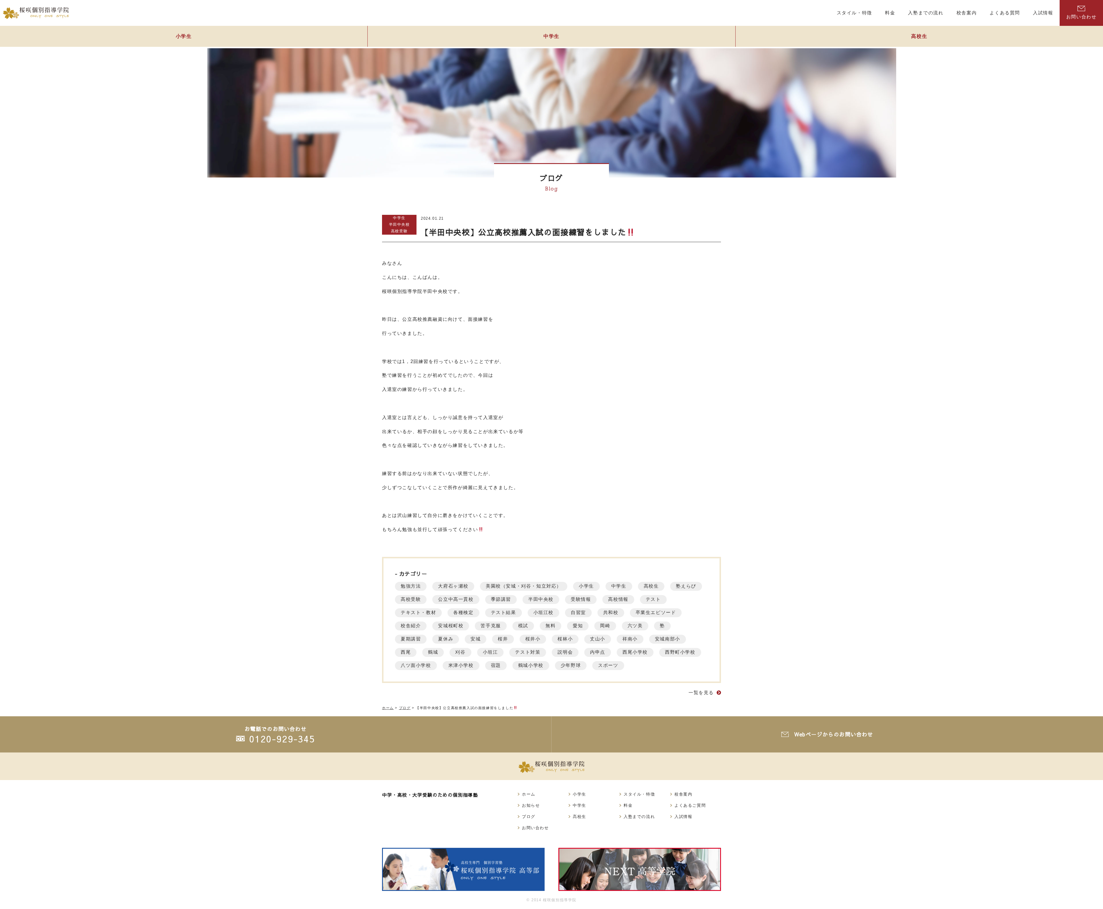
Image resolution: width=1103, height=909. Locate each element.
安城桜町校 (450, 625)
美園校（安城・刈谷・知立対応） (524, 586)
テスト (653, 599)
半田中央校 (399, 224)
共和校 (610, 612)
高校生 (919, 36)
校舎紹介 (411, 625)
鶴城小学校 (530, 665)
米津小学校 (461, 665)
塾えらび (686, 586)
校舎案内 (683, 794)
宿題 (496, 665)
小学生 (184, 36)
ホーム (528, 794)
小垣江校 (543, 612)
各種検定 (463, 612)
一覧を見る (701, 692)
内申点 (597, 652)
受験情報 (581, 599)
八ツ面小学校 (416, 665)
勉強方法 (411, 586)
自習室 (578, 612)
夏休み (445, 638)
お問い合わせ (1081, 16)
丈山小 (597, 638)
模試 (523, 625)
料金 (628, 805)
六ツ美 (635, 625)
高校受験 (399, 231)
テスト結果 (503, 612)
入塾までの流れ (639, 816)
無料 (550, 625)
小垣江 (490, 652)
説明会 (565, 652)
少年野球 (571, 665)
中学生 (551, 36)
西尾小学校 (635, 652)
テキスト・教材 (418, 612)
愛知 (578, 625)
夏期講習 (411, 638)
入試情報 (683, 816)
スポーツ (608, 665)
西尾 (406, 652)
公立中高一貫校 (455, 599)
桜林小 (565, 638)
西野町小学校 (680, 652)
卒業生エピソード (656, 612)
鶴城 (433, 652)
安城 (475, 638)
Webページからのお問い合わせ (833, 734)
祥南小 (630, 638)
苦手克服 (491, 625)
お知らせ (531, 805)
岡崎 (605, 625)
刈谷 (460, 652)
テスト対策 (527, 652)
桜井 (503, 638)
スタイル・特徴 (639, 794)
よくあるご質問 (690, 805)
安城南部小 (667, 638)
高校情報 (618, 599)
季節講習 (501, 599)
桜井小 (533, 638)
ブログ (528, 816)
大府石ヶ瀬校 (453, 586)
